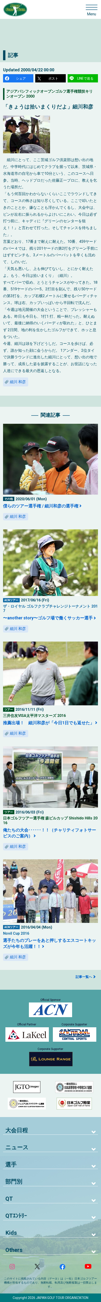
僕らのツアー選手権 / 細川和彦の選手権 (40, 505)
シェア (21, 78)
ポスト (53, 78)
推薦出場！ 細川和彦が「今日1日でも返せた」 (48, 722)
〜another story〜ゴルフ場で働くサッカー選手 (48, 617)
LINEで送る (85, 78)
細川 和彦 (18, 382)
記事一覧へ (84, 977)
